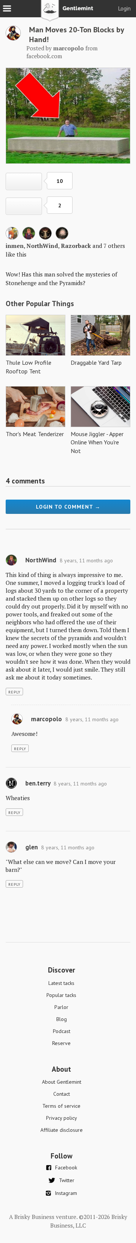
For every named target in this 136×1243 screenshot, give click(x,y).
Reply (14, 692)
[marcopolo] (13, 38)
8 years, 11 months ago (86, 560)
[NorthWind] (28, 237)
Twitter (66, 1180)
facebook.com (44, 56)
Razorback (76, 245)
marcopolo (46, 719)
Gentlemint (68, 13)
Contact (61, 1093)
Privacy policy (61, 1118)
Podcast (61, 1031)
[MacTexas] (62, 237)
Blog (61, 1019)
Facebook (66, 1167)
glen (31, 847)
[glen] (11, 850)
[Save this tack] (24, 206)
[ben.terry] (11, 787)
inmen (15, 245)
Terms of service (61, 1106)
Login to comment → (68, 506)
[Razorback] (45, 237)
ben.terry (37, 783)
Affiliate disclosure (61, 1130)
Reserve (61, 1043)
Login (124, 8)
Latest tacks (61, 983)
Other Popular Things (40, 303)
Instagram (66, 1193)
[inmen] (12, 237)
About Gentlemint (61, 1081)
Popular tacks (61, 995)
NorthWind (42, 245)
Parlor (61, 1007)
